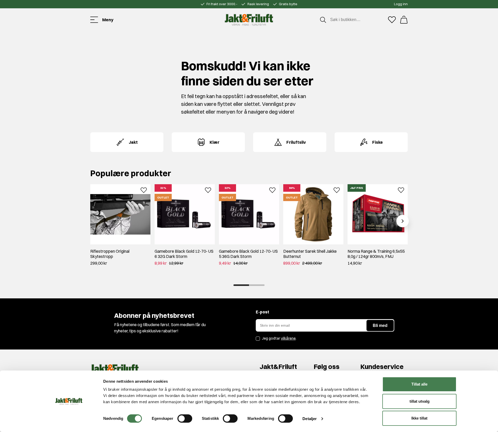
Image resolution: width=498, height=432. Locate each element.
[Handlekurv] (404, 20)
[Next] (402, 221)
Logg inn (401, 4)
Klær (214, 142)
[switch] (184, 418)
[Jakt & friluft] (249, 20)
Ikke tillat (419, 418)
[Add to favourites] (144, 189)
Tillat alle (419, 384)
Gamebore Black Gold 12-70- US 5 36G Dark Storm (248, 254)
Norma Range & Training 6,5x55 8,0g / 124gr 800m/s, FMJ (376, 254)
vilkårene (288, 338)
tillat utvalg (420, 401)
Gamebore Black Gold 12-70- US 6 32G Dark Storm (184, 254)
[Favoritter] (392, 20)
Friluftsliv (296, 142)
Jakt (133, 142)
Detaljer (309, 418)
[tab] (241, 285)
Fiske (377, 142)
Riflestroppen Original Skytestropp (109, 254)
